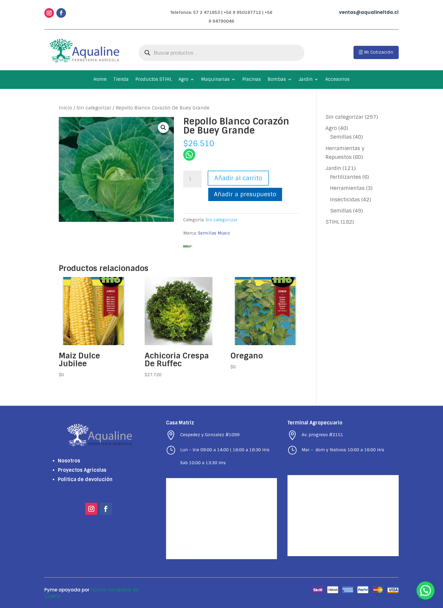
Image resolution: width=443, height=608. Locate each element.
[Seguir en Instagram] (49, 13)
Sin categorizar (94, 108)
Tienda (121, 79)
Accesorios (337, 79)
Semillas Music (214, 233)
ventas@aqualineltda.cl (369, 12)
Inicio (65, 108)
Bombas (277, 79)
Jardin (306, 79)
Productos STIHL (153, 79)
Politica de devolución (85, 479)
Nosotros (69, 461)
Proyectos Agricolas (82, 470)
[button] (163, 127)
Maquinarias (215, 79)
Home (100, 79)
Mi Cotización (378, 52)
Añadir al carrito (238, 178)
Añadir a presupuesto (245, 194)
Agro (183, 79)
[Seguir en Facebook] (61, 13)
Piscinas (251, 79)
